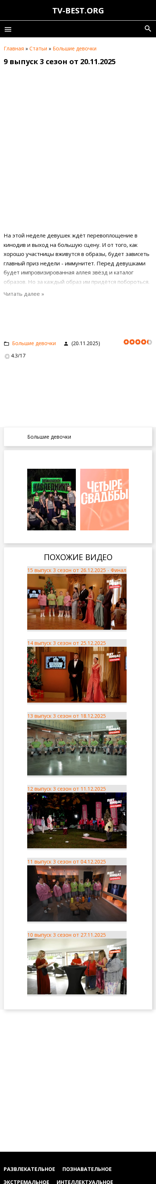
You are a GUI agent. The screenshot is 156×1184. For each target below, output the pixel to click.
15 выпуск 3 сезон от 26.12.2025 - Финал (76, 570)
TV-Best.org (78, 10)
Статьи (38, 48)
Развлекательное (29, 1169)
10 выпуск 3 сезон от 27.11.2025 (66, 934)
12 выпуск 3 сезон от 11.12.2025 (66, 788)
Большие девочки (75, 48)
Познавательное (87, 1169)
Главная (14, 48)
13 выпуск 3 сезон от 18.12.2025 (66, 715)
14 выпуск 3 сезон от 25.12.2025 (66, 642)
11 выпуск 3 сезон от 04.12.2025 (66, 861)
